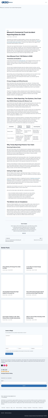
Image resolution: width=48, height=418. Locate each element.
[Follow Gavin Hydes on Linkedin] (25, 233)
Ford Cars (3, 407)
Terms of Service (19, 407)
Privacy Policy (35, 407)
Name (7, 348)
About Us (8, 407)
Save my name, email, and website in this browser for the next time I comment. (19, 351)
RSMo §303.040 (22, 60)
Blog (8, 30)
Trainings (25, 407)
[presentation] (12, 257)
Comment (8, 335)
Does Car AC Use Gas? (38, 239)
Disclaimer (29, 407)
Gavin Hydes (10, 36)
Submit (24, 385)
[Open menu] (46, 2)
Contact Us (41, 407)
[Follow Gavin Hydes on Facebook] (23, 233)
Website (32, 348)
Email (20, 348)
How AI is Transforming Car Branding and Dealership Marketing (13, 240)
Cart (14, 407)
